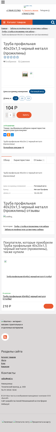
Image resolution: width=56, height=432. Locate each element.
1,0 (15, 98)
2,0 (22, 98)
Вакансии (5, 367)
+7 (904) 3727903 (13, 10)
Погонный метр (37, 91)
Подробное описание (12, 147)
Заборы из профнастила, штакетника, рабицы (24, 229)
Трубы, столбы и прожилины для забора (31, 226)
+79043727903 (28, 14)
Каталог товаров (8, 357)
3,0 (28, 98)
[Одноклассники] (8, 134)
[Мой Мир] (12, 134)
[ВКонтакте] (5, 134)
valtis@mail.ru (7, 379)
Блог (3, 363)
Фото (3, 360)
